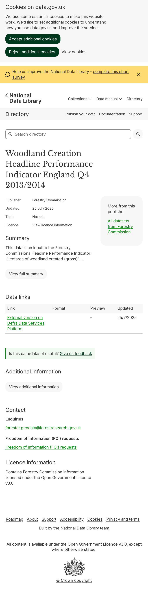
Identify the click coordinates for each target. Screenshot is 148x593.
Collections (77, 99)
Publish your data (80, 114)
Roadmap (14, 519)
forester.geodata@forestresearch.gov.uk (43, 427)
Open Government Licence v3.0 (97, 544)
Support (136, 114)
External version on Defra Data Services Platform (25, 323)
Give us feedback (76, 353)
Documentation (112, 114)
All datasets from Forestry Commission (120, 226)
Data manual (107, 99)
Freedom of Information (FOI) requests (41, 447)
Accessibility (72, 519)
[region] (74, 319)
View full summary (26, 274)
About (32, 519)
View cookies (74, 51)
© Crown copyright (74, 580)
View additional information (34, 386)
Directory (135, 99)
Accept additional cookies (33, 39)
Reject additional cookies (32, 51)
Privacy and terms (123, 519)
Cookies (95, 519)
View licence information (52, 225)
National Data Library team (84, 528)
